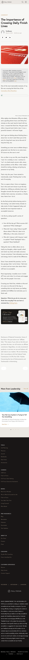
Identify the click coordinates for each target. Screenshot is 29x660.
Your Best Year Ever (6, 500)
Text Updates (4, 528)
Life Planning (4, 447)
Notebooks (4, 456)
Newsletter (4, 519)
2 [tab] (13, 429)
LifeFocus (3, 472)
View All (26, 388)
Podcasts (3, 522)
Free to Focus (4, 475)
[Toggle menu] (25, 2)
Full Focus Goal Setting (7, 478)
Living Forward (5, 503)
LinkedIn (23, 584)
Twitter (4, 79)
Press (2, 544)
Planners (3, 450)
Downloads (4, 525)
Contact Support (5, 573)
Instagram (13, 584)
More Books (4, 506)
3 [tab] (16, 429)
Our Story (3, 538)
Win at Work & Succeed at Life (9, 494)
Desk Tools (4, 459)
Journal (3, 453)
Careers (3, 541)
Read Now (4, 424)
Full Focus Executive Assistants (9, 481)
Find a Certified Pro (6, 557)
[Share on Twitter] (6, 37)
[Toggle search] (22, 2)
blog (15, 78)
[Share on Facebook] (2, 37)
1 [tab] (11, 429)
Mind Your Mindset (6, 491)
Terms (11, 654)
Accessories (4, 462)
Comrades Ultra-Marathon (9, 91)
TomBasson (9, 31)
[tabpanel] (14, 409)
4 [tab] (18, 429)
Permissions (23, 652)
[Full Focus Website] (14, 591)
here (15, 81)
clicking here (13, 303)
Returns (3, 567)
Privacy (20, 654)
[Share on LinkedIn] (9, 37)
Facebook (4, 584)
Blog (2, 516)
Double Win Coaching (6, 554)
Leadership (4, 15)
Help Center (4, 570)
